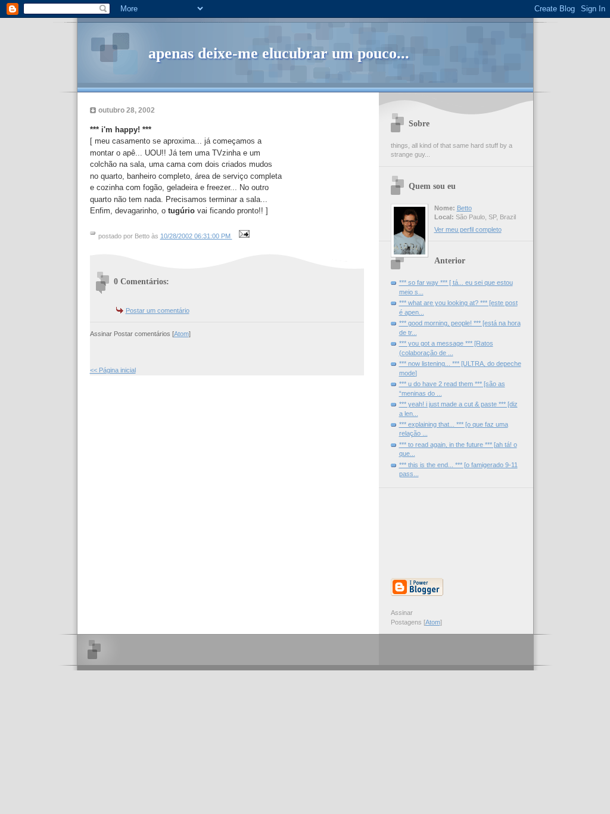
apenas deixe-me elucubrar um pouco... (278, 53)
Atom (181, 333)
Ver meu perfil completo (468, 229)
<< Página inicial (113, 370)
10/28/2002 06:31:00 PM (196, 236)
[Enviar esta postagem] (243, 236)
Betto (464, 208)
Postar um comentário (157, 310)
